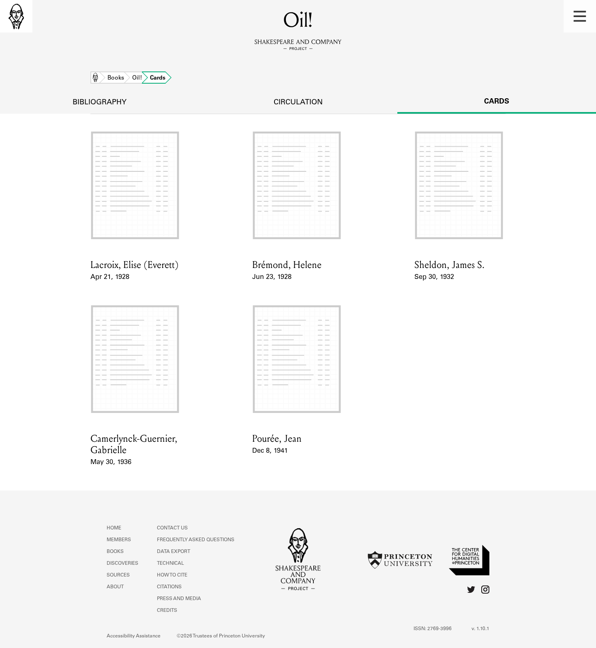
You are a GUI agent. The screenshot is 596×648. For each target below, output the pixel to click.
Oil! (137, 78)
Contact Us (172, 528)
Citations (169, 587)
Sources (118, 575)
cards (496, 102)
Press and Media (179, 598)
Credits (167, 610)
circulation (298, 102)
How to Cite (172, 575)
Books (115, 78)
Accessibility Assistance (134, 636)
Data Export (173, 551)
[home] (16, 16)
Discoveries (122, 563)
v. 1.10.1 (480, 628)
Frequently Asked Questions (195, 540)
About (115, 587)
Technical (170, 563)
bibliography (99, 102)
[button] (580, 16)
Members (119, 540)
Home (95, 78)
